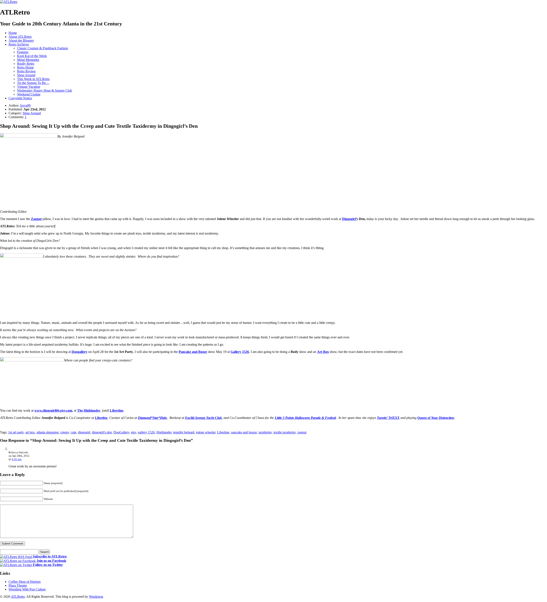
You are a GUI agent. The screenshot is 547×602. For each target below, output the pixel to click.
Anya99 (25, 105)
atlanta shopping (48, 432)
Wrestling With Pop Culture (27, 589)
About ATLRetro (20, 36)
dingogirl (84, 432)
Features (22, 52)
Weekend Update (28, 94)
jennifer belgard (183, 432)
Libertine (116, 410)
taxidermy (265, 432)
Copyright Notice (20, 98)
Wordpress (96, 596)
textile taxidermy (285, 432)
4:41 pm (16, 459)
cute (73, 432)
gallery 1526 (146, 432)
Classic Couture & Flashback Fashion (42, 48)
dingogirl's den (102, 432)
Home (13, 33)
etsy (133, 432)
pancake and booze (244, 432)
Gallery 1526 (240, 352)
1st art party (16, 432)
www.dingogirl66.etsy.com (53, 410)
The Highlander (88, 410)
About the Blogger (21, 40)
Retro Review (26, 71)
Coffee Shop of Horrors (25, 581)
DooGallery (121, 432)
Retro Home (25, 67)
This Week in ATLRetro (33, 79)
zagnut (301, 432)
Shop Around (26, 75)
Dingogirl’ (349, 219)
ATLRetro (18, 596)
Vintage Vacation (28, 86)
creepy (64, 432)
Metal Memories (28, 60)
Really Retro (25, 63)
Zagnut (36, 219)
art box (30, 432)
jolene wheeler (205, 432)
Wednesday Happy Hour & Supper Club (44, 90)
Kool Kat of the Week (32, 56)
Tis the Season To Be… (33, 83)
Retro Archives (19, 44)
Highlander (163, 432)
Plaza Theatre (18, 585)
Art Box (323, 352)
